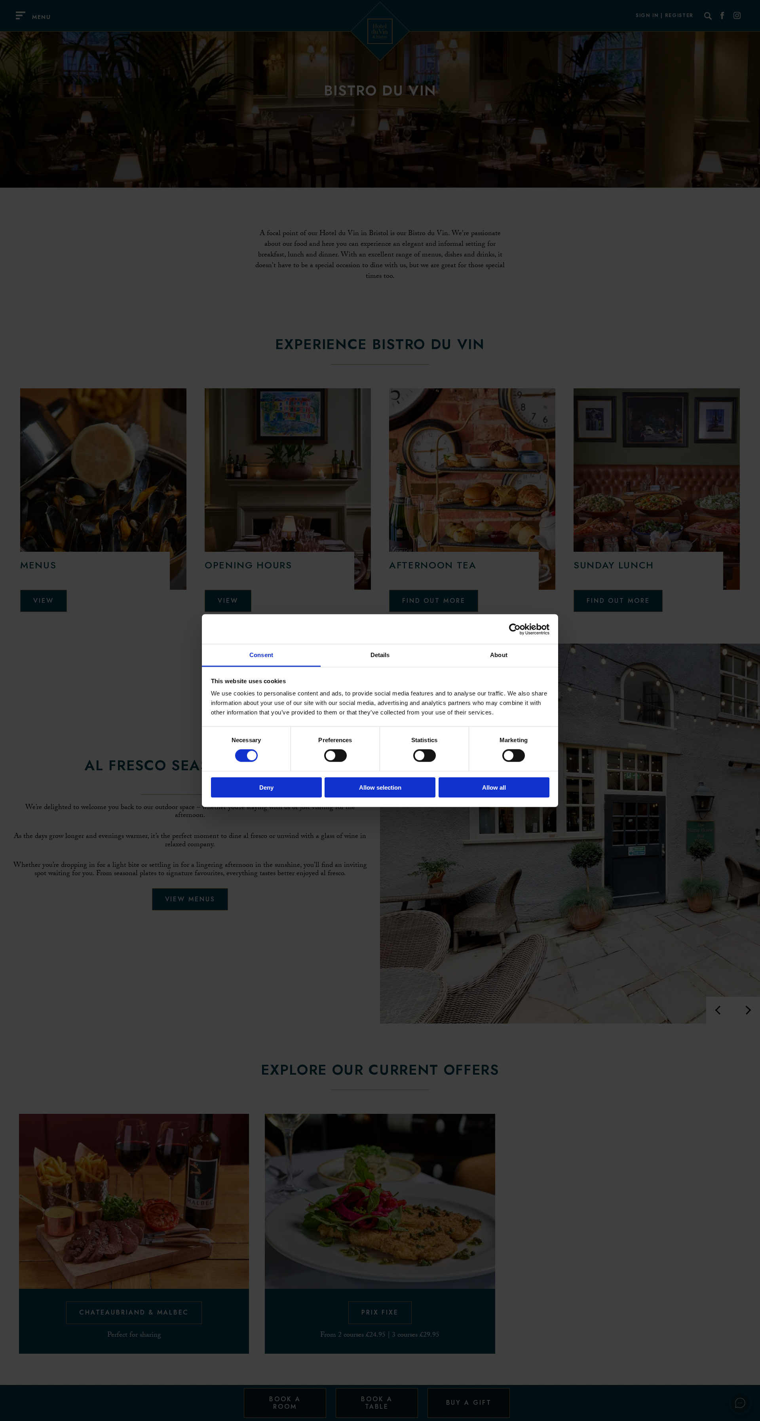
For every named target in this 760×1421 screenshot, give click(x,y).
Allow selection (380, 787)
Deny (266, 787)
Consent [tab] (261, 655)
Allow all (494, 787)
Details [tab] (380, 655)
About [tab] (498, 655)
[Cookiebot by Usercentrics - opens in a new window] (514, 629)
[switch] (335, 755)
